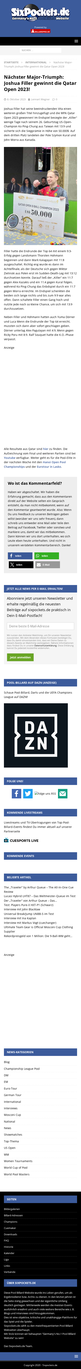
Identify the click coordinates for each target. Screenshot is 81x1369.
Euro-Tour (10, 1088)
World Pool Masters (16, 1174)
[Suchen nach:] (40, 50)
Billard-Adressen (13, 1215)
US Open (10, 1148)
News (7, 1128)
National (9, 1121)
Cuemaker (10, 1228)
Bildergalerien (12, 1209)
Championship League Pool (22, 1069)
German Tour (12, 1095)
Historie (8, 1247)
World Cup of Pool (16, 1167)
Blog (7, 1062)
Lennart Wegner (40, 99)
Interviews (10, 1108)
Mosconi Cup (12, 1115)
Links (7, 1266)
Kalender (9, 1253)
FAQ (6, 1240)
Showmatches (13, 1134)
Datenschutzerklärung (45, 645)
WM (6, 1154)
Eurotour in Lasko (49, 467)
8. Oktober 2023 (16, 99)
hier (45, 449)
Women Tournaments (18, 1161)
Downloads (10, 1234)
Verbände (9, 1272)
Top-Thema (11, 1141)
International (12, 1102)
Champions (10, 1221)
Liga (6, 1259)
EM (6, 1082)
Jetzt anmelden (20, 657)
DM (6, 1075)
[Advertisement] (40, 398)
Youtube (9, 458)
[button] (20, 555)
